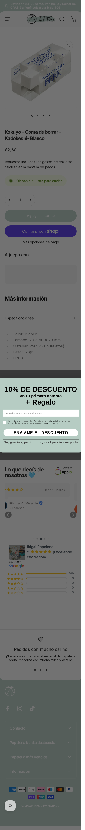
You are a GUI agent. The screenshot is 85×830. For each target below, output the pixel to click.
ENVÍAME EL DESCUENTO (40, 432)
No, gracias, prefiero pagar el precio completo (41, 442)
